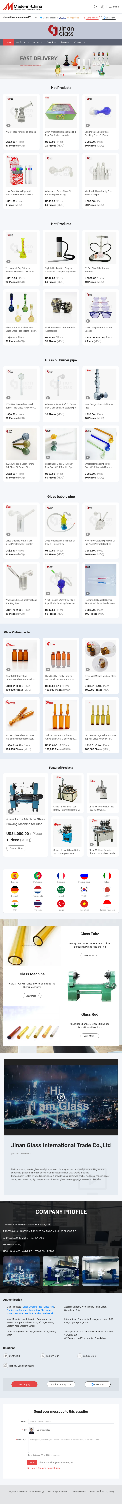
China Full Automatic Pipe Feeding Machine (101, 808)
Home (8, 42)
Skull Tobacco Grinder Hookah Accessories (60, 329)
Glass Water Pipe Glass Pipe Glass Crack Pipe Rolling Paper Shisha (21, 329)
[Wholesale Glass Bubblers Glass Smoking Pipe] (21, 580)
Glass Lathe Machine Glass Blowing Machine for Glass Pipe (25, 821)
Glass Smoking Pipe (32, 1306)
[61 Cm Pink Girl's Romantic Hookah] (100, 248)
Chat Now (110, 17)
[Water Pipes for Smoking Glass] (21, 112)
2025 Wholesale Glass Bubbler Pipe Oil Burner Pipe (60, 542)
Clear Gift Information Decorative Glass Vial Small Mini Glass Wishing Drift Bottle (21, 677)
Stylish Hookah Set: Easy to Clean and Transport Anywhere (60, 270)
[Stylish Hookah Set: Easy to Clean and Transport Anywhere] (61, 248)
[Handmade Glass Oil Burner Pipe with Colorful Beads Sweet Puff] (100, 580)
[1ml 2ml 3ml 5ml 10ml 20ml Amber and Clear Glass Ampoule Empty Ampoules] (61, 715)
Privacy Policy (108, 1491)
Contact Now (16, 848)
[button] (58, 75)
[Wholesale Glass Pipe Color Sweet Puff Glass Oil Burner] (100, 444)
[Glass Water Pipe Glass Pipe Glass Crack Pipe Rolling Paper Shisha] (21, 307)
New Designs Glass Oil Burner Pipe (99, 406)
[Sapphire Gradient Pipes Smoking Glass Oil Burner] (100, 112)
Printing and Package (17, 1310)
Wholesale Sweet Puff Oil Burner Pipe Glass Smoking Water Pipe (61, 406)
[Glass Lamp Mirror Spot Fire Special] (100, 307)
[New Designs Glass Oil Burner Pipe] (100, 384)
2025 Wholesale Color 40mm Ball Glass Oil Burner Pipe (20, 465)
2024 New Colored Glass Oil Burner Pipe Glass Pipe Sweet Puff (20, 406)
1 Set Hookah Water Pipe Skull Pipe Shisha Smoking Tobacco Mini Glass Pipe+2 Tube (60, 601)
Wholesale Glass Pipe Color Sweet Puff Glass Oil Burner (98, 465)
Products (24, 42)
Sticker (38, 1313)
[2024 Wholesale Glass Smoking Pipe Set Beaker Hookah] (61, 112)
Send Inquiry (92, 17)
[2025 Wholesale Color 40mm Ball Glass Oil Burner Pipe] (21, 444)
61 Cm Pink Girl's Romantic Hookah (98, 270)
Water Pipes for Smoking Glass (21, 131)
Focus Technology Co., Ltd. (40, 1491)
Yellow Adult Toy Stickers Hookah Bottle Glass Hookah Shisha (20, 270)
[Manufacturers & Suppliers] (23, 6)
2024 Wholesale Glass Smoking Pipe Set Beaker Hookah (60, 133)
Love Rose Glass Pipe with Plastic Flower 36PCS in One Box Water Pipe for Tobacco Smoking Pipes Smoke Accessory (19, 193)
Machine (29, 1313)
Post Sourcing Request (102, 6)
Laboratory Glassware (40, 1310)
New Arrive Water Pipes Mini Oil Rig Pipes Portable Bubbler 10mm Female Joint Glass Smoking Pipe (100, 542)
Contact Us (79, 42)
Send (32, 1462)
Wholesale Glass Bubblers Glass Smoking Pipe (21, 601)
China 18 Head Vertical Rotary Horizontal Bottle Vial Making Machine (67, 808)
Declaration (94, 1491)
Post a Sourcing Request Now (43, 1467)
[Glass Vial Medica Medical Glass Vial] (100, 656)
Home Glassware (15, 1313)
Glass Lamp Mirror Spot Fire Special (98, 329)
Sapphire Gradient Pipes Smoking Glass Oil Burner (97, 133)
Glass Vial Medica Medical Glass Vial (100, 677)
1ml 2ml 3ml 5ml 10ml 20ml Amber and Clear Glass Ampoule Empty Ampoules (61, 737)
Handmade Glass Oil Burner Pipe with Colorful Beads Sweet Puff (100, 601)
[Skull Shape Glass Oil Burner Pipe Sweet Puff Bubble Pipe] (61, 444)
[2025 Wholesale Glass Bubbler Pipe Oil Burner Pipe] (61, 521)
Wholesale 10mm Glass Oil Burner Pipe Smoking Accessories (58, 193)
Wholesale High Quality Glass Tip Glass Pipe (99, 193)
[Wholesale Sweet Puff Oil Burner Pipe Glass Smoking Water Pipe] (61, 384)
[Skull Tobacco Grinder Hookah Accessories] (61, 307)
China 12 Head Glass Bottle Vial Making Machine (66, 851)
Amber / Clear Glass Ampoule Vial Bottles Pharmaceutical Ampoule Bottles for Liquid (20, 737)
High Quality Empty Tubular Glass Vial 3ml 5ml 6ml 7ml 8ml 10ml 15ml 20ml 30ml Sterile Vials (60, 677)
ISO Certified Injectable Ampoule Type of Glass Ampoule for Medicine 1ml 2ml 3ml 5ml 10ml (100, 737)
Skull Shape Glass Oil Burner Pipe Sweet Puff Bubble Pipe (59, 465)
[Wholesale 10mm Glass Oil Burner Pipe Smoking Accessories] (61, 171)
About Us (37, 42)
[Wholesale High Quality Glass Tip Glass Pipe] (100, 171)
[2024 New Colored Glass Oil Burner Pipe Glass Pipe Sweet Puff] (21, 384)
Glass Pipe (49, 1306)
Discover (65, 42)
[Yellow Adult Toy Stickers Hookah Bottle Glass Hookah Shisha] (21, 248)
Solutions (51, 42)
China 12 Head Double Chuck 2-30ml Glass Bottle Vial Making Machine (102, 851)
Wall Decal (48, 1313)
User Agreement (79, 1491)
